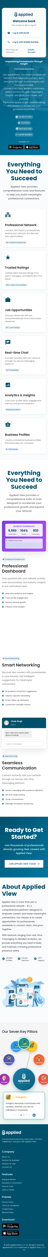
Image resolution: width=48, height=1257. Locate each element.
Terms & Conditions (10, 1205)
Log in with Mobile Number (26, 42)
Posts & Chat (7, 1186)
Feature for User (9, 1163)
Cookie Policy (7, 1209)
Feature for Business (10, 1160)
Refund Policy (8, 1212)
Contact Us (7, 1167)
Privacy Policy (8, 1202)
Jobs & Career (8, 1190)
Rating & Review (9, 1179)
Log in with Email (21, 33)
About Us (6, 1157)
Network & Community (12, 1183)
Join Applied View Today (22, 863)
